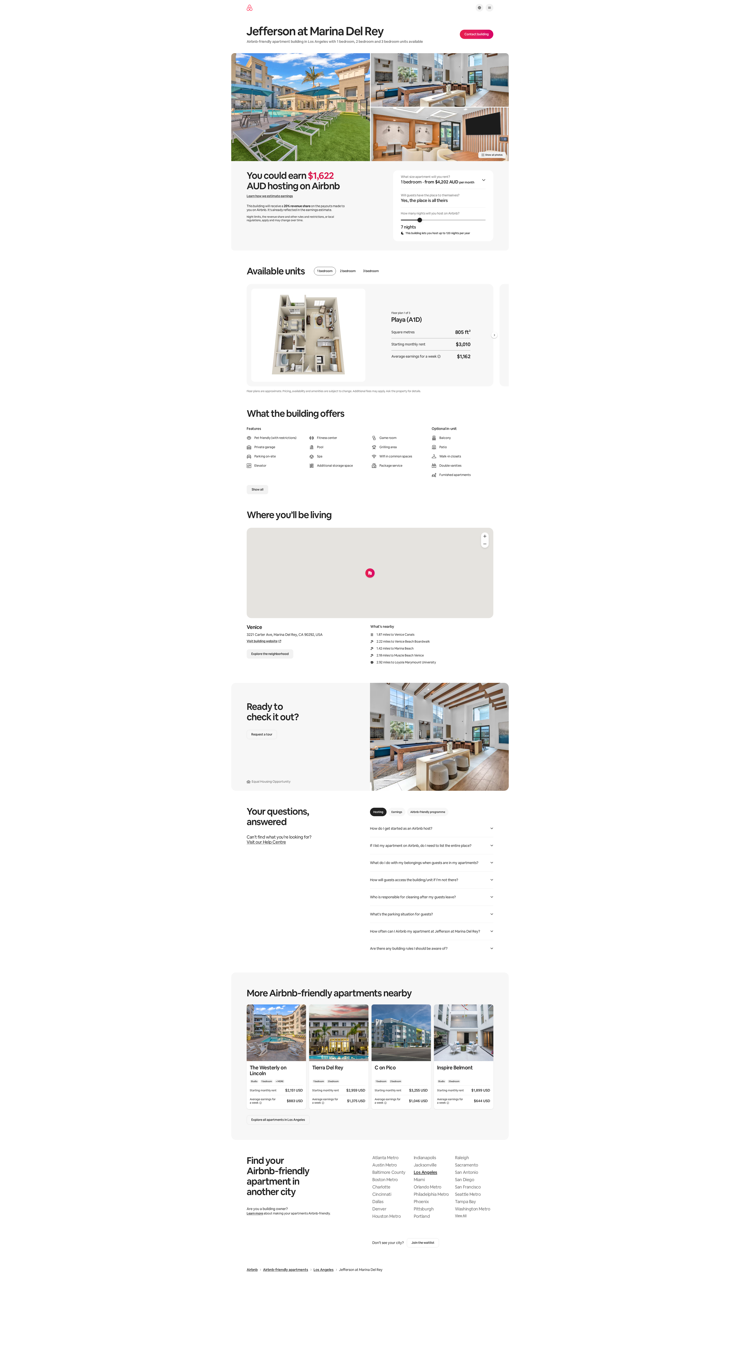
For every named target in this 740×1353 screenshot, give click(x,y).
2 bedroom (348, 271)
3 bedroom (371, 271)
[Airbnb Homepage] (249, 7)
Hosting (378, 812)
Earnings (396, 812)
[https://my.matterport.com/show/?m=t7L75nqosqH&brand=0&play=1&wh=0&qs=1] (440, 134)
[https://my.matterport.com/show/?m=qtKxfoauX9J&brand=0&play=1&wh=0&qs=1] (440, 80)
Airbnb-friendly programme (427, 812)
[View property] (276, 1056)
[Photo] (300, 107)
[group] (443, 205)
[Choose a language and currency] (479, 8)
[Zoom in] (485, 536)
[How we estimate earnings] (439, 356)
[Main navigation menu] (489, 8)
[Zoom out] (485, 544)
